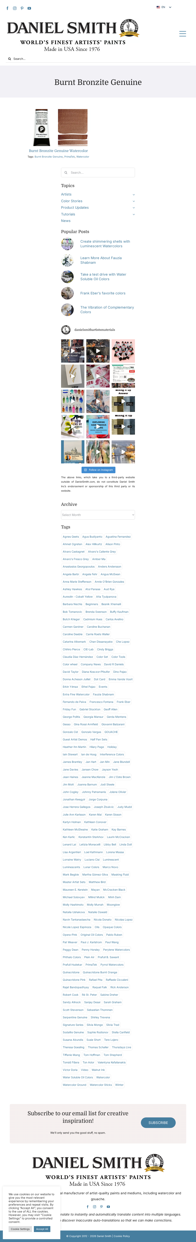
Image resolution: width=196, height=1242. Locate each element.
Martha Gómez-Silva (95, 874)
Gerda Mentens (116, 716)
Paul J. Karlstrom (91, 942)
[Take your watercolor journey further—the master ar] (98, 351)
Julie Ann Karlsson (74, 814)
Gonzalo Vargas (91, 732)
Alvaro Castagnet (74, 551)
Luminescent (111, 859)
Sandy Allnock (72, 1002)
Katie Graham (99, 829)
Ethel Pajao (88, 686)
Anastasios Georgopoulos (79, 566)
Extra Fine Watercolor (76, 694)
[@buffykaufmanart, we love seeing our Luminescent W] (98, 452)
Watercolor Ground (74, 1084)
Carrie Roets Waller (98, 634)
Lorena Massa (115, 852)
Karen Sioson (113, 814)
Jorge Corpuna (98, 799)
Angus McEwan (110, 574)
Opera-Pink (70, 934)
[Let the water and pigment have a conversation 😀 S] (98, 376)
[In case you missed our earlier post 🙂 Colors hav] (72, 351)
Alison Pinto (112, 544)
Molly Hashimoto (73, 904)
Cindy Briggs (105, 649)
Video (84, 1069)
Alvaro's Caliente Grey (102, 551)
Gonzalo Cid (70, 732)
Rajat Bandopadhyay (76, 987)
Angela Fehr (89, 574)
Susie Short (94, 1039)
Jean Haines (70, 777)
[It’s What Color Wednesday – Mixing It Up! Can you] (123, 426)
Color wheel (70, 664)
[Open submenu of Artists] (133, 194)
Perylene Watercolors (116, 949)
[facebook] (7, 8)
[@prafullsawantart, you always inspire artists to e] (123, 452)
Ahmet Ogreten (72, 544)
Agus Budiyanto (92, 536)
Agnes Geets (71, 536)
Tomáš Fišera (71, 1062)
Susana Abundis (73, 1039)
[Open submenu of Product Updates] (133, 208)
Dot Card (99, 679)
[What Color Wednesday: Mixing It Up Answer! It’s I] (123, 401)
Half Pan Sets (98, 739)
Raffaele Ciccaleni (117, 979)
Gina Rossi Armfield (86, 724)
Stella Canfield (121, 1032)
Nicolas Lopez (124, 919)
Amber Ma (98, 559)
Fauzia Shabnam (103, 694)
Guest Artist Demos (75, 739)
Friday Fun (69, 709)
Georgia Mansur (93, 716)
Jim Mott (68, 784)
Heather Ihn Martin (74, 746)
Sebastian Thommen (100, 1009)
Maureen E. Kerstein (75, 889)
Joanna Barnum (87, 784)
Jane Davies (70, 769)
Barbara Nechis (72, 604)
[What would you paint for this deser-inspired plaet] (98, 401)
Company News (91, 664)
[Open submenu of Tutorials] (133, 214)
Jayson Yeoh (110, 769)
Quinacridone (71, 972)
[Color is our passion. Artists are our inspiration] (123, 376)
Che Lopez (123, 641)
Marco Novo (110, 867)
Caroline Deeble (72, 634)
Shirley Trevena (100, 1017)
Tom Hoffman (91, 1054)
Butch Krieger (71, 619)
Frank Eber (123, 701)
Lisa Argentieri (72, 852)
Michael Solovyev (74, 897)
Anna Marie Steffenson (77, 581)
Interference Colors (112, 754)
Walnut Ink (98, 1069)
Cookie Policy (122, 1236)
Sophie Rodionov (97, 1032)
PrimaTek (69, 156)
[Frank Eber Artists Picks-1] (67, 289)
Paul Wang (112, 942)
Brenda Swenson (96, 611)
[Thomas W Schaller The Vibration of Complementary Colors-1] (67, 305)
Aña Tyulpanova (106, 596)
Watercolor (82, 156)
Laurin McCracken (118, 837)
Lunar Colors (91, 867)
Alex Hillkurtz (94, 544)
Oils (97, 927)
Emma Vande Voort (121, 679)
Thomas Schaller (98, 1047)
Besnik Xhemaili (111, 604)
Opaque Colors (112, 927)
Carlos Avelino (114, 619)
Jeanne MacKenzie (93, 777)
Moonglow (113, 904)
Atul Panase (92, 589)
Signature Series (73, 1024)
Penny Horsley (91, 949)
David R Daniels (114, 664)
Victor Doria (70, 1069)
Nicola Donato (102, 919)
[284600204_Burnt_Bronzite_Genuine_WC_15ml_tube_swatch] (58, 111)
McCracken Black (114, 889)
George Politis (71, 716)
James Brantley (72, 761)
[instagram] (14, 8)
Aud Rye (109, 589)
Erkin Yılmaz (70, 686)
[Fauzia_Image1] (67, 256)
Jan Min (105, 761)
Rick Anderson (119, 987)
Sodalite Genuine (73, 1032)
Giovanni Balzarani (112, 724)
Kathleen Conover (95, 822)
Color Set (102, 656)
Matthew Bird (97, 882)
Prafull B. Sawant (108, 957)
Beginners (92, 604)
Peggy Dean (70, 949)
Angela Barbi (71, 574)
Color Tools (118, 656)
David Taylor (70, 671)
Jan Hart (91, 761)
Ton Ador (88, 1062)
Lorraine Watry (72, 859)
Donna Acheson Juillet (77, 679)
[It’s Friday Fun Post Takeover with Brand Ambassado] (72, 376)
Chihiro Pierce (71, 649)
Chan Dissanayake (101, 641)
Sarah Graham (113, 1002)
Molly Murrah (95, 904)
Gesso (66, 724)
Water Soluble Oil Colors (78, 1077)
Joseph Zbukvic (104, 806)
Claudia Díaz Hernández (78, 656)
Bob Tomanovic (72, 611)
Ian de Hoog (88, 754)
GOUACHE (111, 732)
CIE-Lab (88, 649)
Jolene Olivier (117, 792)
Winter (119, 1084)
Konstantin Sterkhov (91, 837)
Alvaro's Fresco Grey (76, 559)
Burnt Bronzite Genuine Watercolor (58, 151)
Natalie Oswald (97, 912)
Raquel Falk (99, 987)
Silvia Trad (112, 1024)
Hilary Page (97, 746)
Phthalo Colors (72, 957)
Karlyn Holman (72, 822)
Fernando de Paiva (74, 701)
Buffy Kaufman (119, 611)
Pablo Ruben (114, 934)
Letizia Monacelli (89, 844)
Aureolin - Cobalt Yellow (78, 596)
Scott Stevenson (73, 1009)
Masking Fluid (120, 874)
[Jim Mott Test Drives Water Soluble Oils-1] (67, 272)
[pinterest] (22, 8)
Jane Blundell (121, 761)
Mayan (95, 889)
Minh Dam (114, 897)
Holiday (112, 746)
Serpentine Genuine (75, 1017)
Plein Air (89, 957)
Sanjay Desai (92, 1002)
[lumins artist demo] (67, 239)
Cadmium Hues (92, 619)
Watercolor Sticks (101, 1084)
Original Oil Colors (92, 934)
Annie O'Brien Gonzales (109, 581)
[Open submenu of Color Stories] (133, 201)
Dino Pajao (120, 671)
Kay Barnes (119, 829)
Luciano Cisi (92, 859)
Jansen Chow (90, 769)
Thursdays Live (121, 1047)
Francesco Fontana (101, 701)
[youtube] (29, 8)
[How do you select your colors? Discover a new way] (72, 426)
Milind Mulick (96, 897)
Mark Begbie (71, 874)
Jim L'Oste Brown (120, 777)
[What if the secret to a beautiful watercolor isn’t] (98, 426)
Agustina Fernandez (118, 536)
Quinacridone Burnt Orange (100, 972)
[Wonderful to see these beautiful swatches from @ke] (72, 401)
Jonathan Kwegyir (74, 799)
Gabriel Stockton (89, 709)
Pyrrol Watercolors (111, 964)
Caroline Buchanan (98, 626)
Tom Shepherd (113, 1054)
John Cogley (70, 792)
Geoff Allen (110, 709)
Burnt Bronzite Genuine (49, 156)
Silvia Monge (95, 1024)
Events (103, 686)
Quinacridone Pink (74, 979)
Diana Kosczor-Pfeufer (96, 671)
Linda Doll (125, 844)
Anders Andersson (109, 566)
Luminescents (71, 867)
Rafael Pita (95, 979)
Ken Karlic (69, 837)
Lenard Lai (69, 844)
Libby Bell (110, 844)
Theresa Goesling (73, 1047)
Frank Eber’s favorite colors (103, 293)
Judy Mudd (124, 806)
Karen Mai (95, 814)
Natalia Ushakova (74, 912)
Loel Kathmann (93, 852)
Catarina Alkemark (74, 641)
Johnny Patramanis (94, 792)
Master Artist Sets (74, 882)
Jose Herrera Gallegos (76, 806)
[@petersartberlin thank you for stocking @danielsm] (123, 351)
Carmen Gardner (73, 626)
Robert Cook (70, 994)
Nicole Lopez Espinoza (77, 927)
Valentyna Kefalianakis (112, 1062)
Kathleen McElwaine (75, 829)
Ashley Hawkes (72, 589)
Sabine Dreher (109, 994)
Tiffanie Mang (71, 1054)
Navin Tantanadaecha (76, 919)
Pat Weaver (70, 942)
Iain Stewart (70, 754)
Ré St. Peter (89, 994)
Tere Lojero (111, 1039)
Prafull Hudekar (72, 964)
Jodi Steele (107, 784)
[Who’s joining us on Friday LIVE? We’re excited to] (72, 452)
